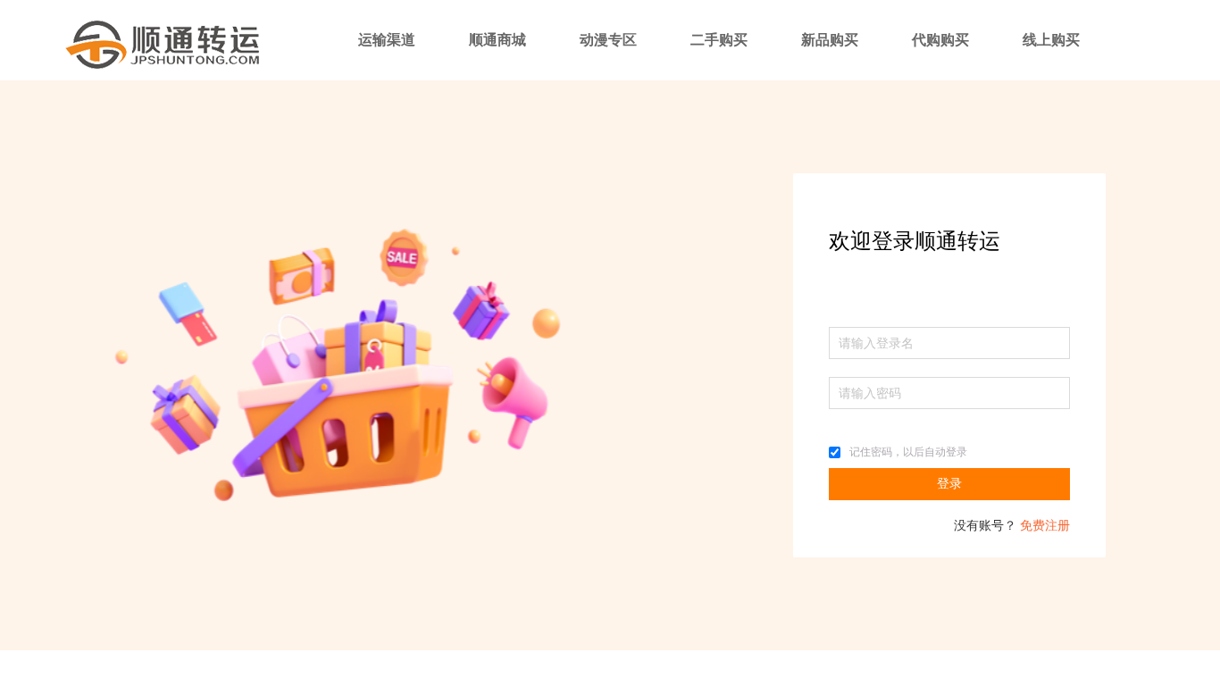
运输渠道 (386, 39)
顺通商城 (497, 39)
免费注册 (1045, 525)
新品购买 (829, 39)
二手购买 (719, 39)
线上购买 (1051, 39)
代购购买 (940, 39)
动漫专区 (608, 39)
